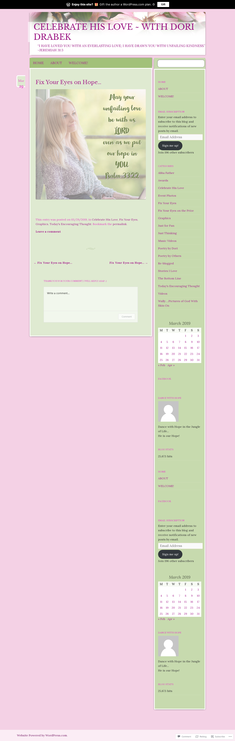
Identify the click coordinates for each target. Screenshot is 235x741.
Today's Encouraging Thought (70, 224)
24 (198, 354)
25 (161, 360)
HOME (38, 63)
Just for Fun (166, 225)
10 (198, 342)
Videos (162, 293)
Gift (163, 4)
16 (191, 348)
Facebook (164, 379)
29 (185, 360)
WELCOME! (78, 63)
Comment (127, 316)
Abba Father (166, 173)
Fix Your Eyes (128, 219)
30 (191, 360)
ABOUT (56, 63)
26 (167, 360)
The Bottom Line (169, 278)
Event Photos (167, 195)
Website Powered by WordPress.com (42, 735)
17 (198, 348)
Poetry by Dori (168, 248)
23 (191, 354)
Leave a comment (48, 231)
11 (161, 348)
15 (185, 348)
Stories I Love (167, 271)
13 (173, 348)
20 (173, 354)
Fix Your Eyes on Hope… (53, 263)
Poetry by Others (169, 256)
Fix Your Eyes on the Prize (176, 210)
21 (179, 354)
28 (179, 360)
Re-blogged (166, 263)
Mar (21, 82)
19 (167, 354)
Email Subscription (171, 111)
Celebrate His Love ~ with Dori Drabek (114, 32)
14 (179, 348)
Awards (163, 180)
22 (185, 354)
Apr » (171, 365)
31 (198, 360)
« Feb (161, 365)
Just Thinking (167, 233)
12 (167, 348)
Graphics (42, 224)
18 (161, 354)
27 (173, 360)
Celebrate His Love (105, 219)
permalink (120, 224)
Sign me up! (170, 145)
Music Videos (167, 241)
